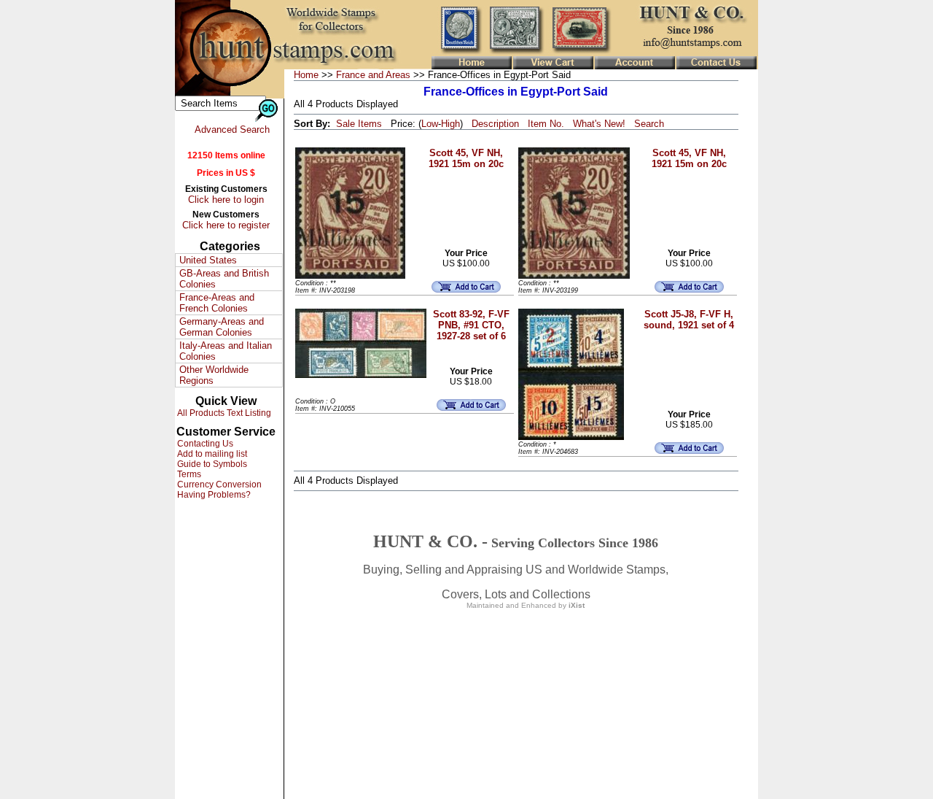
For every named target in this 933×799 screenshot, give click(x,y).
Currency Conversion (218, 484)
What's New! (599, 123)
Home (306, 74)
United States (208, 260)
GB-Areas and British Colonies (224, 279)
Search (649, 123)
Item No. (546, 123)
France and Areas (373, 74)
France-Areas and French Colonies (216, 303)
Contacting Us (204, 444)
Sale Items (359, 123)
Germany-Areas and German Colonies (221, 327)
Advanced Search (232, 129)
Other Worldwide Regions (214, 375)
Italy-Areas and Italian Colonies (225, 351)
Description (495, 123)
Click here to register (226, 225)
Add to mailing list (211, 454)
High (450, 123)
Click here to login (226, 199)
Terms (188, 474)
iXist (577, 605)
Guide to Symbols (211, 464)
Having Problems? (213, 495)
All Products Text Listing (223, 413)
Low (429, 123)
